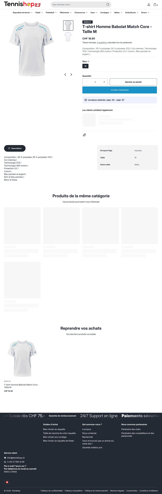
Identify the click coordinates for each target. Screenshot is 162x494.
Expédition (102, 42)
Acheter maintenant (119, 90)
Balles (117, 12)
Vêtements (64, 12)
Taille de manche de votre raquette (59, 433)
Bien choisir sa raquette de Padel (58, 441)
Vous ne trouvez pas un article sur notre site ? (98, 442)
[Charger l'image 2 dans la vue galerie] (68, 37)
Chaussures (80, 12)
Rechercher (87, 437)
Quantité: (86, 76)
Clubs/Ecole (130, 12)
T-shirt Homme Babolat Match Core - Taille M (21, 386)
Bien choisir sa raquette (54, 429)
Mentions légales (117, 491)
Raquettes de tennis (21, 12)
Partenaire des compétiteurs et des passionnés (137, 434)
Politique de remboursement (96, 491)
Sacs (93, 12)
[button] (155, 5)
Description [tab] (16, 148)
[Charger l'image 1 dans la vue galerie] (68, 25)
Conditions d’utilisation (148, 491)
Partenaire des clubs (130, 429)
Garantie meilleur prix (92, 447)
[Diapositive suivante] (71, 75)
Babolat (87, 22)
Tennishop (16, 491)
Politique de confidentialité (52, 491)
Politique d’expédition (74, 491)
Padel (37, 12)
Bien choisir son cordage (54, 437)
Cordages (104, 12)
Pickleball (50, 12)
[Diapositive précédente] (65, 75)
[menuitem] (61, 429)
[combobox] (77, 5)
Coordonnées (131, 491)
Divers (144, 12)
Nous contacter (89, 433)
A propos (86, 429)
